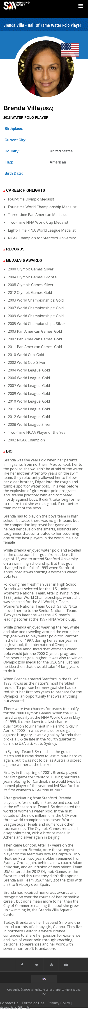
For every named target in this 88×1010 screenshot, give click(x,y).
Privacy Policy (58, 1002)
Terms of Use (32, 1002)
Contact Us (9, 1002)
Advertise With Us (15, 1007)
